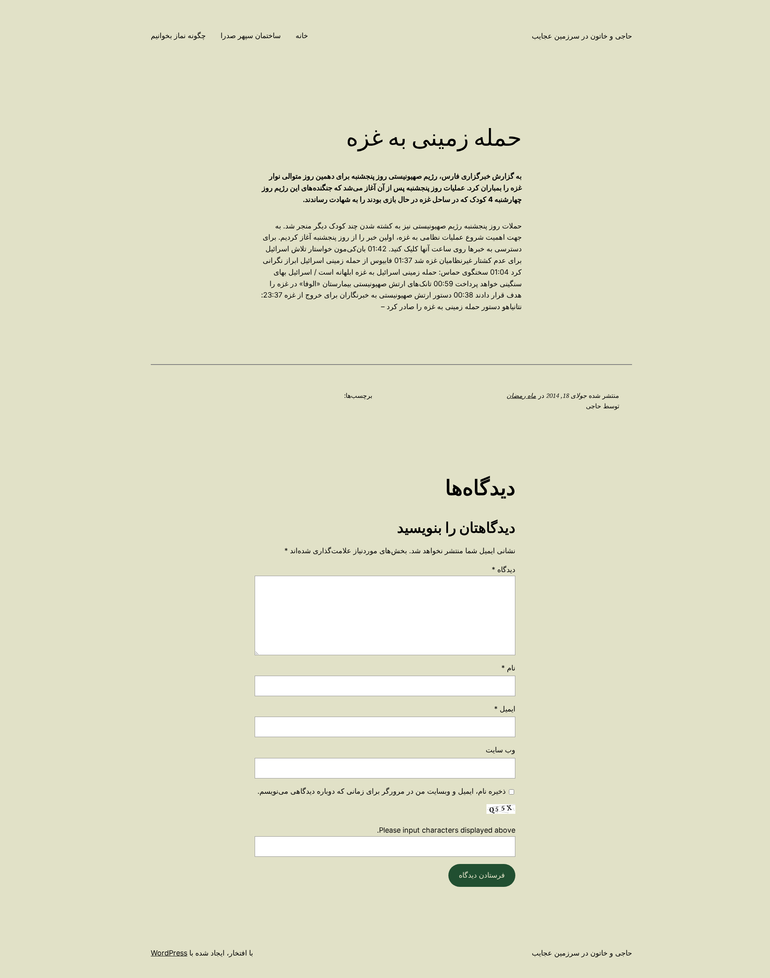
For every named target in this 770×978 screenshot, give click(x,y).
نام (508, 668)
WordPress (169, 953)
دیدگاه (503, 569)
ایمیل (504, 709)
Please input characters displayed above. (446, 830)
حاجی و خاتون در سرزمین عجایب (582, 36)
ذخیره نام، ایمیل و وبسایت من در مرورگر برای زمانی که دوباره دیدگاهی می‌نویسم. (381, 791)
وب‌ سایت (500, 750)
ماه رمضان (521, 395)
